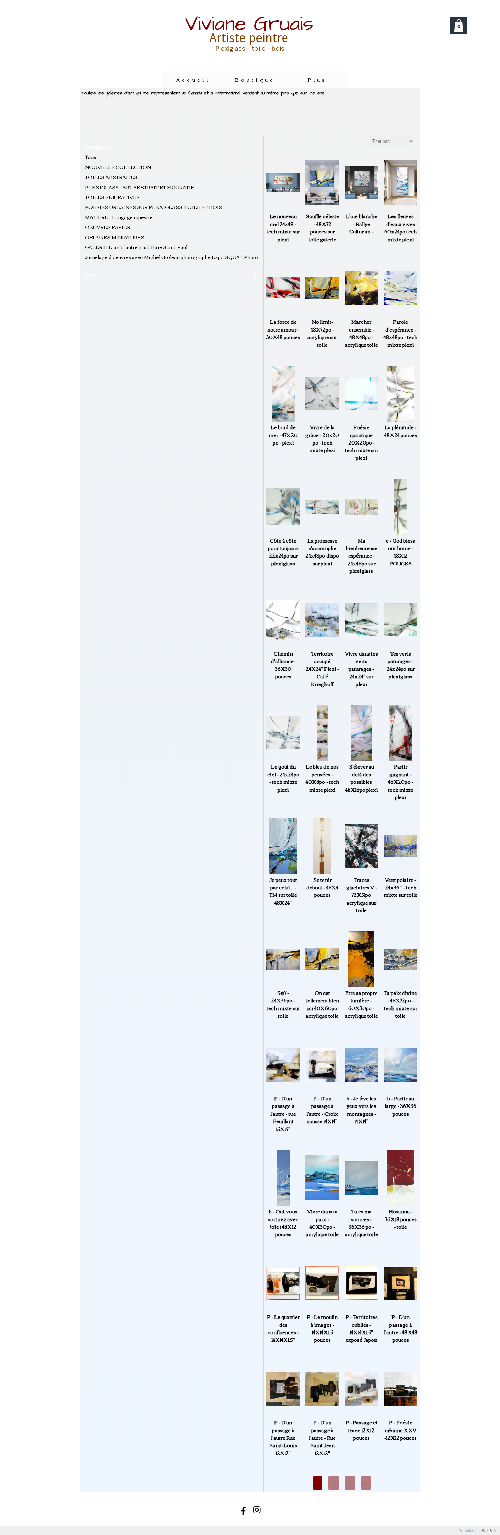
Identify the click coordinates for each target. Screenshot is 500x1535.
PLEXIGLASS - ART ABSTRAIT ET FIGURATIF (139, 187)
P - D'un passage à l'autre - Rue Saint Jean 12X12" (322, 1438)
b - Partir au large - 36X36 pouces (400, 1106)
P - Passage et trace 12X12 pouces (362, 1430)
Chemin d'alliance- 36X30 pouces (283, 665)
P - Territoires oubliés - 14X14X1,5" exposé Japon (362, 1328)
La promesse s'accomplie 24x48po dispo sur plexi (322, 552)
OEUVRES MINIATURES (114, 237)
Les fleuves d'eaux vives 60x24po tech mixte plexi (400, 227)
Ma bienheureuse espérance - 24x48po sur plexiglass (361, 556)
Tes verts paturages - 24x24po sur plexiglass (401, 665)
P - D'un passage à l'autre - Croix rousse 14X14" (322, 1110)
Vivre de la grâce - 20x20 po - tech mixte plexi (322, 438)
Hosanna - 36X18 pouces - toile (401, 1219)
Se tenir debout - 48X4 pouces (322, 887)
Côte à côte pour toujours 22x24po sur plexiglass (283, 552)
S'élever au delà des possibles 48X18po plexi (361, 778)
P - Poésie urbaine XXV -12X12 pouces (400, 1430)
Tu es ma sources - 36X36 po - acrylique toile (361, 1223)
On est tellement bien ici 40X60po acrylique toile (322, 1004)
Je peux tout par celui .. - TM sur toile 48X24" (283, 891)
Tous (90, 156)
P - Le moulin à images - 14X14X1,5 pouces (322, 1328)
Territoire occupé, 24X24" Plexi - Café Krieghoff (322, 669)
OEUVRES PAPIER (107, 227)
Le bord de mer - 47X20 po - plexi (283, 434)
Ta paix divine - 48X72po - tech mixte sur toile (400, 1004)
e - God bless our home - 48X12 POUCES (400, 552)
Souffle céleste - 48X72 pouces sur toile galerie (322, 227)
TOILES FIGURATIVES (112, 197)
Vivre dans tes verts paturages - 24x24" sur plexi (361, 669)
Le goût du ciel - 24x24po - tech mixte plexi (283, 778)
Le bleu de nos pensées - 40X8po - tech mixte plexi (322, 778)
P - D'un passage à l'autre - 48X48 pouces (400, 1328)
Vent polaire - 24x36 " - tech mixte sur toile (400, 887)
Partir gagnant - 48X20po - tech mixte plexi (400, 782)
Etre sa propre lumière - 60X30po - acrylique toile (361, 1004)
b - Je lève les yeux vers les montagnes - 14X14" (361, 1110)
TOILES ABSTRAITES (111, 177)
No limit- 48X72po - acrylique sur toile (322, 333)
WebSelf (489, 1530)
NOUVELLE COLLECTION (118, 167)
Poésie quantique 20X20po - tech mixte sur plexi (361, 442)
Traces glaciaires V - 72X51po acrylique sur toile (361, 895)
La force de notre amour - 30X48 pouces (283, 329)
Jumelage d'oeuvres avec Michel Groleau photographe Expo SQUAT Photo (171, 257)
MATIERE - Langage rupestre (119, 217)
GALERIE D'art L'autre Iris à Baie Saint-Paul (136, 247)
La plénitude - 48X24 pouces (400, 431)
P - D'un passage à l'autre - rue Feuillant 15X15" (283, 1114)
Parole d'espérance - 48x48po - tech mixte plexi (400, 333)
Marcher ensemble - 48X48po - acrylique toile (361, 333)
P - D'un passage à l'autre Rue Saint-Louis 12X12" (283, 1438)
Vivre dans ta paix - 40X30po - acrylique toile (322, 1223)
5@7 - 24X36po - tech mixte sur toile (283, 1004)
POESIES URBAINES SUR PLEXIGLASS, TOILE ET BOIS (153, 207)
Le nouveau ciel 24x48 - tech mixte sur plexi (283, 227)
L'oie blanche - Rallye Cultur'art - (361, 223)
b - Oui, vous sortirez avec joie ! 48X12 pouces (283, 1223)
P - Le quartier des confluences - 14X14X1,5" (283, 1328)
